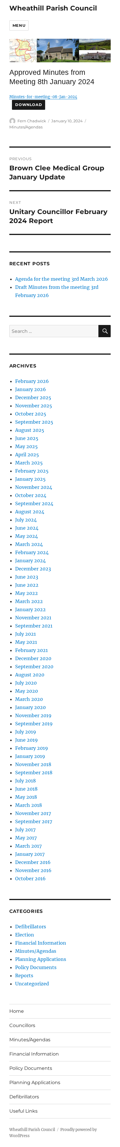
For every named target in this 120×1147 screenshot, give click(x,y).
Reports (24, 975)
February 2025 (32, 471)
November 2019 (33, 715)
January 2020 (30, 707)
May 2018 (26, 797)
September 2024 (34, 503)
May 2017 (26, 838)
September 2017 (33, 821)
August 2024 (29, 512)
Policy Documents (36, 967)
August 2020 (29, 675)
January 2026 (30, 389)
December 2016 (33, 862)
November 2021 (33, 618)
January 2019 (30, 756)
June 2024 (26, 528)
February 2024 (32, 552)
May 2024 (26, 536)
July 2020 (26, 683)
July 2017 (25, 830)
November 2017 (33, 813)
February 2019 (31, 748)
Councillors (22, 1025)
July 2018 (25, 781)
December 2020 (33, 658)
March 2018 (28, 805)
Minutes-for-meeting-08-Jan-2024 (43, 96)
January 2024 (30, 560)
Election (24, 935)
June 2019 (26, 740)
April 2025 (27, 454)
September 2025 (34, 422)
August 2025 (29, 430)
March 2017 (28, 846)
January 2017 (30, 854)
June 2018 (26, 789)
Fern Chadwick (31, 121)
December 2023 (33, 569)
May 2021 (26, 642)
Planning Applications (40, 959)
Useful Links (23, 1111)
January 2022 (30, 609)
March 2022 (29, 601)
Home (16, 1011)
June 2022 (26, 585)
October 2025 (30, 414)
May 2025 (26, 446)
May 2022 (26, 593)
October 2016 (30, 878)
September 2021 (33, 626)
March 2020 (29, 699)
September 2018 (33, 772)
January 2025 (30, 479)
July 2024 (26, 520)
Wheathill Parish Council (53, 8)
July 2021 (25, 634)
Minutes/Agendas (26, 127)
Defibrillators (30, 926)
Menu (19, 25)
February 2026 (32, 381)
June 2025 (26, 438)
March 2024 (29, 544)
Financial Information (40, 943)
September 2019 (34, 724)
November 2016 (33, 870)
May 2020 (26, 691)
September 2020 (34, 666)
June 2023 (26, 577)
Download (28, 104)
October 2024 (30, 495)
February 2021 (31, 650)
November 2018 (33, 764)
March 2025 (29, 463)
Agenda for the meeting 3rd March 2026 (61, 279)
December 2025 (33, 397)
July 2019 (25, 732)
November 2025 (33, 406)
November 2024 (33, 487)
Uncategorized (32, 984)
